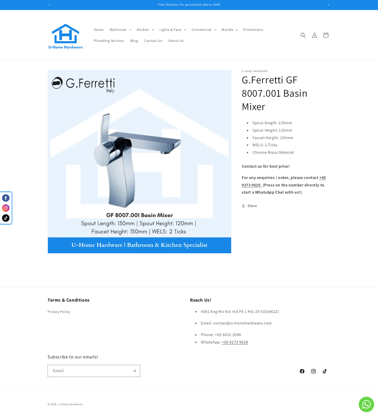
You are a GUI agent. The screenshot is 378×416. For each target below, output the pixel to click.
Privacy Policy (59, 311)
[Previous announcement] (49, 5)
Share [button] (252, 205)
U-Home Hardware (70, 404)
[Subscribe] (134, 371)
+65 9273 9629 (235, 342)
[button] (120, 29)
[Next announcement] (328, 5)
